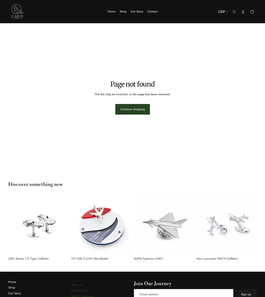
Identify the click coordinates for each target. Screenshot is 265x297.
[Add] (62, 248)
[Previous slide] (14, 225)
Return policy (79, 290)
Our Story (14, 293)
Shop (11, 287)
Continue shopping (132, 109)
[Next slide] (62, 225)
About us (77, 284)
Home (12, 282)
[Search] (234, 11)
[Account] (243, 11)
